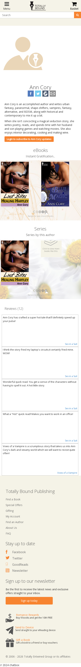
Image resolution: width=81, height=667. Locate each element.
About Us (11, 528)
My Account (13, 516)
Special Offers (14, 505)
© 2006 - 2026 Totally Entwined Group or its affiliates (38, 656)
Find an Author (15, 522)
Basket (74, 8)
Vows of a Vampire (67, 472)
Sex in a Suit (71, 344)
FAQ (8, 533)
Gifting (10, 510)
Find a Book (13, 499)
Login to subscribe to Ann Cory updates (29, 139)
